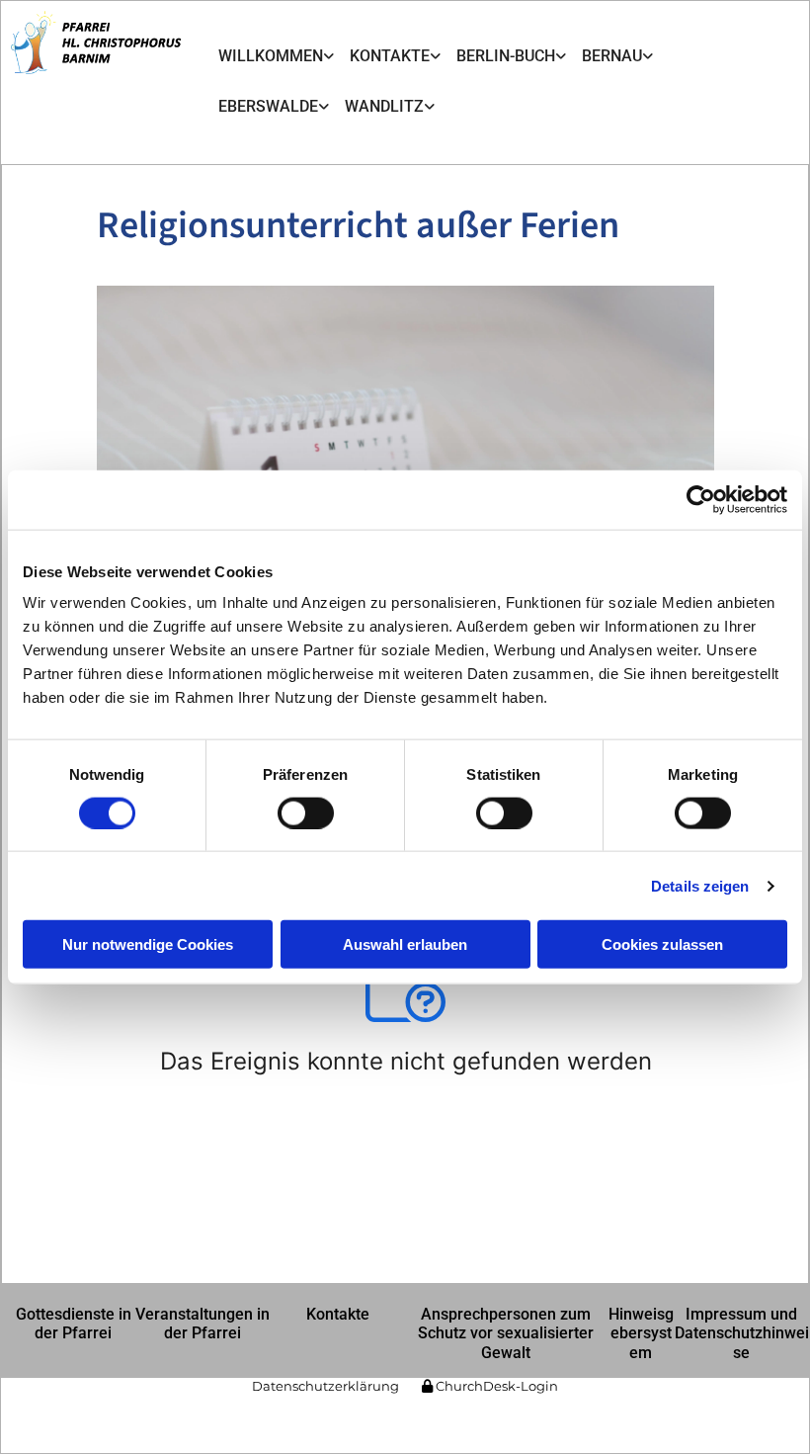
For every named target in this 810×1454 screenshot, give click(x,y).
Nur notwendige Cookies (147, 944)
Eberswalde (268, 106)
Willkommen (270, 55)
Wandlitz (384, 106)
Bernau (612, 55)
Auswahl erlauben (405, 944)
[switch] (306, 812)
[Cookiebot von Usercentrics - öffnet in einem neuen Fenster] (700, 499)
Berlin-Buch (505, 55)
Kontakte (390, 55)
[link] (276, 56)
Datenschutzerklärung (325, 1386)
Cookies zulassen (662, 944)
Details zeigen (700, 885)
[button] (73, 1323)
